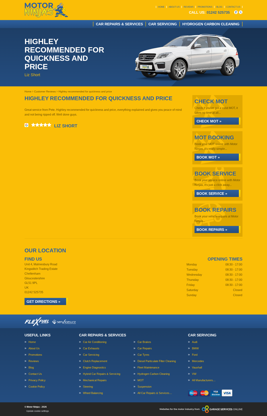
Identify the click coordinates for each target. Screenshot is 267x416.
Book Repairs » (212, 230)
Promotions (205, 7)
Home (161, 7)
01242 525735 (209, 12)
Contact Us (233, 7)
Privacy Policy (37, 380)
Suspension (144, 386)
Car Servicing (162, 24)
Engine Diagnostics (94, 367)
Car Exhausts (91, 348)
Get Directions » (43, 302)
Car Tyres (143, 354)
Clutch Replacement (95, 361)
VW (194, 373)
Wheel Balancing (93, 393)
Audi (194, 342)
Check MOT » (209, 121)
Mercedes (198, 361)
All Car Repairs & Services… (154, 393)
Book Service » (212, 194)
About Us (174, 7)
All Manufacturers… (204, 380)
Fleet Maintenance (148, 367)
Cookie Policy (37, 386)
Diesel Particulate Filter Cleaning (156, 361)
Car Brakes (144, 342)
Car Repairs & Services (119, 24)
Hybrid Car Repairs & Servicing (101, 373)
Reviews (189, 7)
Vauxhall (197, 367)
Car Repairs (144, 348)
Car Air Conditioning (94, 342)
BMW (195, 348)
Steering (88, 386)
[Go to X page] (240, 12)
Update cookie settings (37, 411)
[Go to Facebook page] (236, 12)
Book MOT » (208, 157)
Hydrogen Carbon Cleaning (211, 24)
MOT (140, 380)
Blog (219, 7)
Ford (194, 354)
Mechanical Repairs (95, 380)
